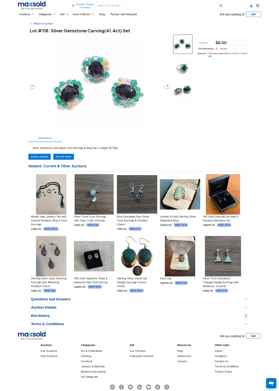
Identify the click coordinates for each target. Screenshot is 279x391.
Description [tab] (45, 138)
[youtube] (148, 387)
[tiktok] (157, 387)
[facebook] (121, 387)
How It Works (81, 14)
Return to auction (43, 23)
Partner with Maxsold (123, 14)
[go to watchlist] (257, 5)
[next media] (167, 86)
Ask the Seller (63, 156)
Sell (62, 14)
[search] (221, 6)
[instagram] (112, 387)
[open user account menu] (251, 5)
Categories (45, 14)
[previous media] (32, 86)
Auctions (24, 14)
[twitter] (130, 387)
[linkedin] (139, 387)
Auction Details (39, 156)
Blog (102, 14)
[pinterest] (166, 387)
